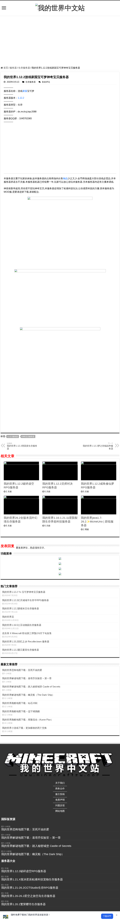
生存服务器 (24, 67)
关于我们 (60, 783)
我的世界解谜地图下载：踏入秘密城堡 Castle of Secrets (31, 686)
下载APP (107, 916)
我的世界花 (8, 616)
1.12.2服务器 (13, 436)
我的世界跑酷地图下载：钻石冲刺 (19, 703)
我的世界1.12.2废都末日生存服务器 (20, 608)
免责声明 (60, 799)
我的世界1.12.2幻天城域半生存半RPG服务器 (25, 600)
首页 (5, 67)
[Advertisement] (60, 41)
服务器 (13, 67)
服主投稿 (60, 794)
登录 (41, 547)
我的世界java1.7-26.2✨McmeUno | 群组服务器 (97, 521)
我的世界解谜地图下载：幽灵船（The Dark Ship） (28, 694)
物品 (65, 178)
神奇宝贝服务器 (28, 436)
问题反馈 (60, 805)
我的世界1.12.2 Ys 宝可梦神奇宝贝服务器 (23, 592)
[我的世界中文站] (60, 7)
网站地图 (60, 811)
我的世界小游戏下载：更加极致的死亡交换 (24, 728)
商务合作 (60, 788)
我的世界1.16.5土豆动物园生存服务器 (21, 625)
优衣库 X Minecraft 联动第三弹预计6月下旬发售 (27, 633)
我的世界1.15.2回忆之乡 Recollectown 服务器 (25, 641)
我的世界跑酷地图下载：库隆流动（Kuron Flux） (27, 719)
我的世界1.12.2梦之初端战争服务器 (98, 446)
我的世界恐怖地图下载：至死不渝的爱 (22, 670)
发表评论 (46, 82)
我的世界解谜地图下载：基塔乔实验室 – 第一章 (27, 678)
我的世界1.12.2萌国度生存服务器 (22, 446)
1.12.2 (21, 97)
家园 (24, 91)
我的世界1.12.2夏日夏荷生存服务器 (20, 649)
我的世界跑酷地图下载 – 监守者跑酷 (21, 711)
